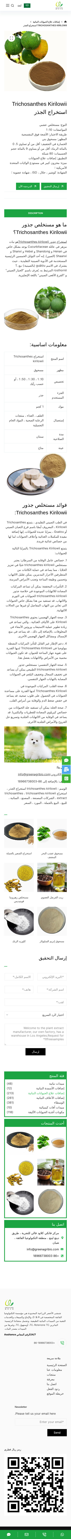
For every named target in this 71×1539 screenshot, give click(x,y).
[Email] (26, 1534)
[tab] (35, 213)
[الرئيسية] (65, 22)
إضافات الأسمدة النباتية (50, 1088)
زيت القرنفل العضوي (52, 897)
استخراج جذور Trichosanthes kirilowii (42, 242)
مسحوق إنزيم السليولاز (52, 941)
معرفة (51, 1379)
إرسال (35, 1051)
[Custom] (62, 1534)
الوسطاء (59, 1102)
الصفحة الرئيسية (57, 1365)
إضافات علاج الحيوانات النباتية (46, 1093)
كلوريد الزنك (19, 941)
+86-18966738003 (44, 1342)
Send (57, 1432)
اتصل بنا (51, 1384)
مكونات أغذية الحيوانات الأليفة (46, 1112)
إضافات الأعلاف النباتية (50, 1098)
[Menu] (7, 5)
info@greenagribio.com (34, 774)
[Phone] (44, 1534)
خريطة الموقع (55, 1393)
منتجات (51, 1374)
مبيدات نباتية (56, 1083)
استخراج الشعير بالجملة (19, 853)
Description (35, 213)
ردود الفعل (53, 1389)
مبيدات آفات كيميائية (51, 1107)
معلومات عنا (54, 1369)
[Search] (12, 5)
